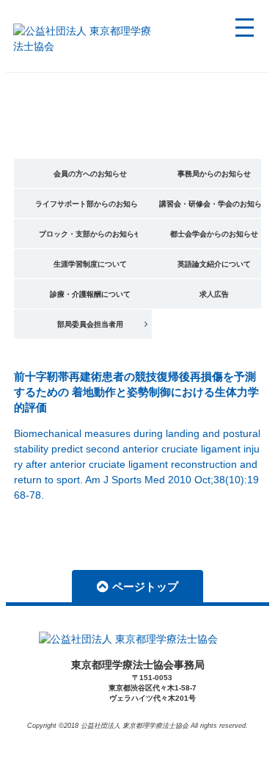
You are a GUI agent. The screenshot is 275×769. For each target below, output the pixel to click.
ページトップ (145, 586)
